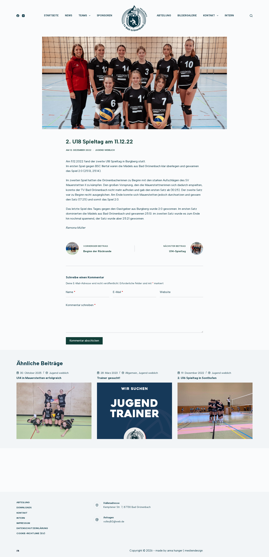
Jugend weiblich (105, 150)
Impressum (23, 523)
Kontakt (209, 15)
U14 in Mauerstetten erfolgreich (38, 378)
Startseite (51, 15)
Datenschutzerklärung (32, 528)
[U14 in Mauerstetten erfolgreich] (53, 411)
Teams (83, 15)
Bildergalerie (187, 15)
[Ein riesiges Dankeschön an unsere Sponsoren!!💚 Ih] (196, 523)
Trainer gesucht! (108, 378)
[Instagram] (23, 15)
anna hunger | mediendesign (185, 550)
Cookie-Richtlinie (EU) (30, 533)
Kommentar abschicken (84, 340)
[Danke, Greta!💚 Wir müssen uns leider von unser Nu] (219, 509)
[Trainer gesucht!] (134, 411)
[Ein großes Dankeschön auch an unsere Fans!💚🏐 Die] (241, 509)
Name (70, 292)
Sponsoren (104, 15)
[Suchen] (251, 15)
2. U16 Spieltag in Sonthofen (197, 378)
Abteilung (164, 15)
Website (165, 292)
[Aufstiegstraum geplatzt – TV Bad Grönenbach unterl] (241, 523)
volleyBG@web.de (113, 521)
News (68, 15)
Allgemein (131, 373)
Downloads (24, 507)
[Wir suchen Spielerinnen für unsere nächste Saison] (219, 523)
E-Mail (118, 292)
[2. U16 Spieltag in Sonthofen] (215, 411)
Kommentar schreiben (81, 305)
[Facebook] (17, 15)
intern (229, 15)
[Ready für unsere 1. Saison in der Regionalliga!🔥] (196, 509)
